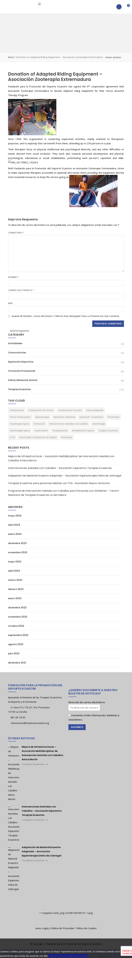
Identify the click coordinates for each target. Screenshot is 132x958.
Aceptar (52, 955)
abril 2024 (14, 524)
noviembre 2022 (17, 616)
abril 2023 (14, 570)
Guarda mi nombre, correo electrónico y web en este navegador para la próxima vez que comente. (66, 316)
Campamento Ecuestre (70, 410)
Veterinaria (66, 437)
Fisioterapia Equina (19, 423)
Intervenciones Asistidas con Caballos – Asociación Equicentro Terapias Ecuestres (60, 468)
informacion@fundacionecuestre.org (29, 723)
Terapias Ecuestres (19, 389)
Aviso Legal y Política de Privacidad (54, 928)
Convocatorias (17, 352)
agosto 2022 (15, 644)
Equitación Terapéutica (91, 416)
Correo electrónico (21, 290)
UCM (12, 437)
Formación (39, 423)
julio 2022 (13, 653)
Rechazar (62, 955)
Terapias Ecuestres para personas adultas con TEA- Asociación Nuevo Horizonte (59, 483)
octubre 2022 (16, 626)
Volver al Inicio (113, 57)
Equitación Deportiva (20, 361)
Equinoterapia (42, 416)
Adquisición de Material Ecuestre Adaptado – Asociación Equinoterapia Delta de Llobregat (64, 475)
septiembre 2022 (18, 635)
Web (10, 303)
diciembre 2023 (17, 543)
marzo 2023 (15, 580)
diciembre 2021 (17, 662)
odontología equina (20, 430)
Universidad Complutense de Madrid (38, 437)
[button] (126, 7)
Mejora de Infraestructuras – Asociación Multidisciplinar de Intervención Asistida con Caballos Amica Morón (61, 458)
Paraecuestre (41, 430)
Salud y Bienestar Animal (22, 380)
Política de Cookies (86, 928)
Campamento (17, 410)
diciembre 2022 (17, 607)
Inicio (11, 57)
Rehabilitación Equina (83, 430)
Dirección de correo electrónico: (86, 702)
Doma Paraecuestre (20, 416)
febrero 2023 (16, 589)
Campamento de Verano (41, 410)
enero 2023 (14, 598)
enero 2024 (15, 534)
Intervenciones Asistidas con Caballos (68, 423)
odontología (98, 423)
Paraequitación (60, 430)
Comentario (16, 232)
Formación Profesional (21, 371)
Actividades (15, 343)
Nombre (13, 277)
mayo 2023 (14, 561)
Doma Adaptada (94, 410)
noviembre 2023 (17, 552)
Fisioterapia (113, 416)
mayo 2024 (14, 515)
